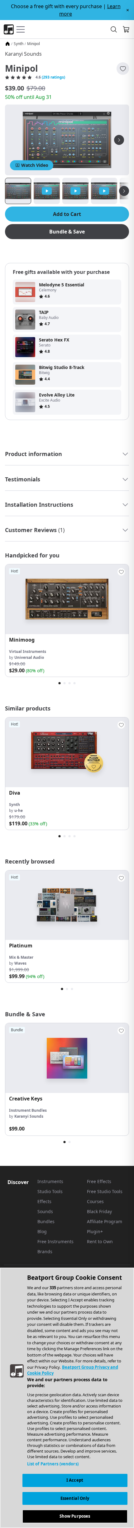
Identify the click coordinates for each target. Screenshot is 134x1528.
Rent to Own (100, 1241)
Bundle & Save (67, 231)
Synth (18, 43)
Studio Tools (50, 1191)
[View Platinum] (67, 905)
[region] (67, 1398)
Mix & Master (21, 957)
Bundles (46, 1221)
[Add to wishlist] (123, 68)
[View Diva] (67, 752)
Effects (44, 1201)
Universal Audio (29, 657)
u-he (18, 810)
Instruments (50, 1181)
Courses (95, 1201)
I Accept (74, 1480)
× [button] (127, 10)
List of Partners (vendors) (53, 1464)
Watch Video (34, 165)
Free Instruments (55, 1241)
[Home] (7, 43)
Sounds (45, 1211)
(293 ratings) (53, 77)
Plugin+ (95, 1231)
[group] (67, 620)
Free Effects (99, 1181)
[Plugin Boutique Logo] (9, 29)
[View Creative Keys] (67, 1058)
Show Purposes (75, 1516)
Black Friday (99, 1211)
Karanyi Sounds (23, 53)
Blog (42, 1231)
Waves (20, 963)
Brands (44, 1251)
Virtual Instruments (27, 651)
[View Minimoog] (67, 599)
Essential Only (74, 1498)
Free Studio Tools (104, 1191)
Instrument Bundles (28, 1110)
